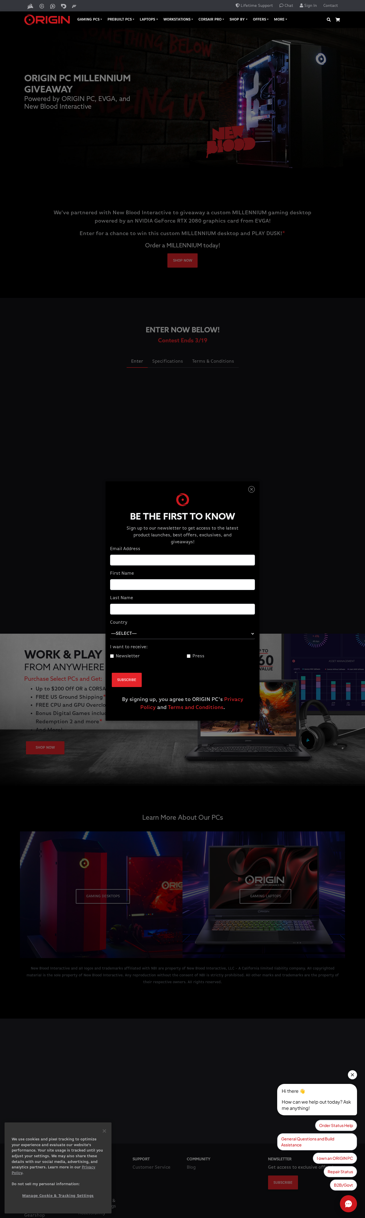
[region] (58, 1167)
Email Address (125, 549)
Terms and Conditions (195, 707)
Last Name (121, 598)
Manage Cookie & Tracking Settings (58, 1196)
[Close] (251, 489)
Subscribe (126, 680)
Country (118, 622)
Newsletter (128, 656)
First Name (122, 573)
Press (198, 656)
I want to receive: (129, 647)
